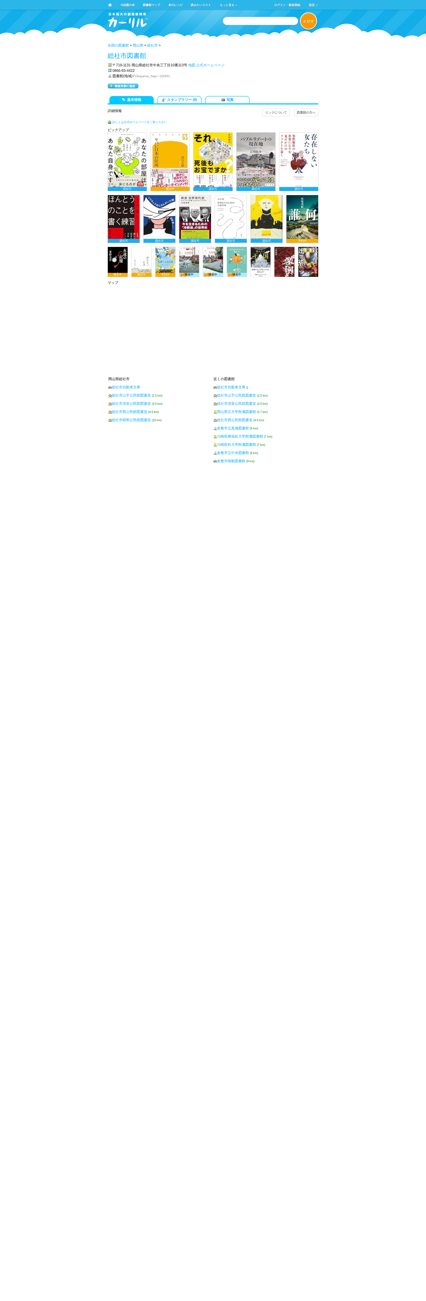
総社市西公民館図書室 (129, 412)
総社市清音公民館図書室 (131, 403)
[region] (213, 204)
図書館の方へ (306, 112)
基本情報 (134, 100)
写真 (230, 100)
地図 (191, 65)
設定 (313, 5)
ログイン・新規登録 (287, 5)
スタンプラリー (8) (182, 100)
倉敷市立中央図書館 (233, 453)
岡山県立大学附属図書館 (236, 412)
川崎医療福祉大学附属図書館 (240, 436)
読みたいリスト (201, 5)
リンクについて (276, 112)
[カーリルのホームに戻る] (128, 26)
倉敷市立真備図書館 (233, 428)
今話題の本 (127, 5)
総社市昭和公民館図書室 (131, 420)
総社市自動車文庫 (126, 387)
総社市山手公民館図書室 (131, 395)
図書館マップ (151, 5)
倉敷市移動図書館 (231, 461)
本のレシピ (175, 5)
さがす (308, 21)
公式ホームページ (210, 65)
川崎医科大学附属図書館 (236, 444)
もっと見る (228, 5)
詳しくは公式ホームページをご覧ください (139, 122)
